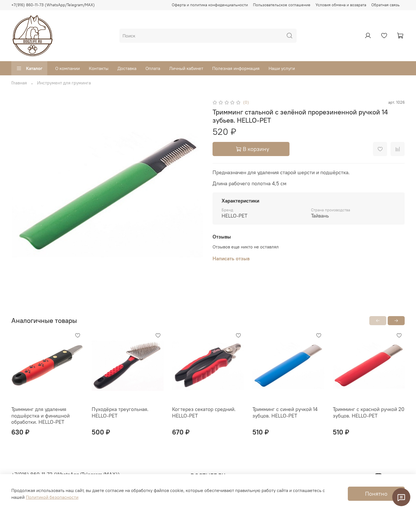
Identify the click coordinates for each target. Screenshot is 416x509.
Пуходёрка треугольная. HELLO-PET (120, 412)
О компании (67, 68)
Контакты (98, 68)
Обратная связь (385, 4)
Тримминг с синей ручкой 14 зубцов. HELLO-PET (285, 412)
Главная (19, 83)
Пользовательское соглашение (281, 4)
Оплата (152, 68)
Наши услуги (282, 68)
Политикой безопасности (52, 497)
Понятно (376, 493)
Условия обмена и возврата (341, 4)
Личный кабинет (186, 68)
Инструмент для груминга (64, 83)
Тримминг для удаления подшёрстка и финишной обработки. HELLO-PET (40, 415)
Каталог (34, 68)
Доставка (126, 68)
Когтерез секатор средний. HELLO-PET (204, 412)
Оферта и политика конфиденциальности (210, 4)
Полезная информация (236, 68)
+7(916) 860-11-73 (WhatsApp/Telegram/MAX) (53, 4)
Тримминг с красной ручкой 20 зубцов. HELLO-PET (368, 412)
